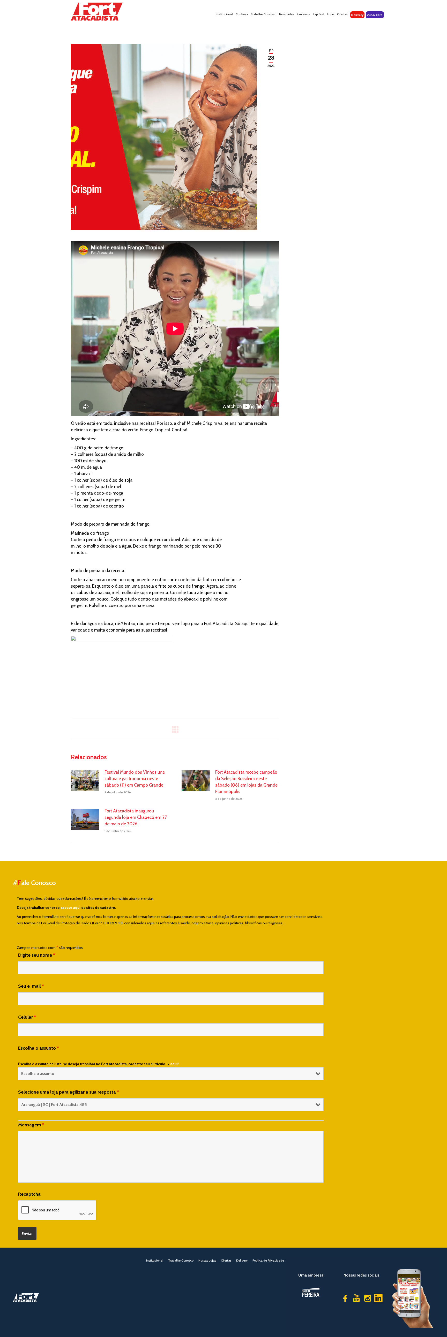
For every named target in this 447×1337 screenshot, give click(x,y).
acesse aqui (70, 907)
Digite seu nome (36, 955)
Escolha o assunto (38, 1048)
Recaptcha (29, 1194)
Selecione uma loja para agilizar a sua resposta (68, 1092)
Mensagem (31, 1125)
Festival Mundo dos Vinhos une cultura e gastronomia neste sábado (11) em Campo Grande (135, 779)
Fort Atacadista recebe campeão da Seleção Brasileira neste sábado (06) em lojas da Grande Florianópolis (246, 782)
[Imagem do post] (85, 780)
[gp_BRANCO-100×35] (311, 1292)
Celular (27, 1017)
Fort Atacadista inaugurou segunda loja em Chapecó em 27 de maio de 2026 (136, 817)
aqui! (174, 1064)
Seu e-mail (31, 986)
